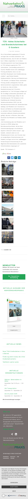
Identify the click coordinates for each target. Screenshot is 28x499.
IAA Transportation (10, 388)
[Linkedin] (16, 434)
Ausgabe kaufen (14, 330)
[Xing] (12, 434)
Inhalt (14, 326)
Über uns (6, 412)
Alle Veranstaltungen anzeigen (11, 399)
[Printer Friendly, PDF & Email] (6, 154)
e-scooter (6, 249)
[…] (14, 426)
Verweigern (14, 482)
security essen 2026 (11, 394)
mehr (14, 491)
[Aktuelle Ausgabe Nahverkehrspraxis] (14, 309)
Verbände (17, 51)
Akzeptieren (14, 487)
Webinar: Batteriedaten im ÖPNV (13, 380)
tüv (10, 249)
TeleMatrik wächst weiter (11, 362)
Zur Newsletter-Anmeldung (14, 277)
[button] (3, 16)
